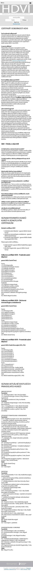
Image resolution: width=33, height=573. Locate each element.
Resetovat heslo (16, 23)
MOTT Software (24, 569)
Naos (29, 569)
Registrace (16, 22)
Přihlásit (24, 20)
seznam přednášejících (19, 60)
